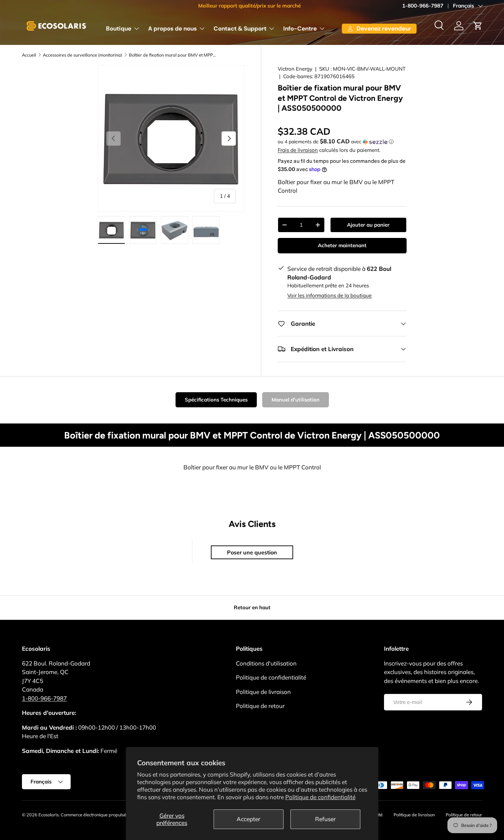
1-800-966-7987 (422, 5)
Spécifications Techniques (216, 399)
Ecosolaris (48, 814)
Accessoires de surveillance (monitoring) (82, 55)
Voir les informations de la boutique (329, 295)
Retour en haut (252, 607)
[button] (477, 25)
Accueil (29, 55)
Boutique (118, 28)
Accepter (248, 819)
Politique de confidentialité (320, 797)
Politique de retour (260, 705)
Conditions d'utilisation (266, 663)
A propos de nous (172, 28)
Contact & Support (240, 28)
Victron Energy (295, 68)
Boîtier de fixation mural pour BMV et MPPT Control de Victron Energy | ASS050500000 (172, 55)
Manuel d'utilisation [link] (296, 399)
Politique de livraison (263, 691)
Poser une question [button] (252, 552)
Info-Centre (300, 28)
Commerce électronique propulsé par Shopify (106, 814)
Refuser (325, 819)
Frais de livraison (298, 150)
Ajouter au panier (368, 224)
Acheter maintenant (342, 245)
